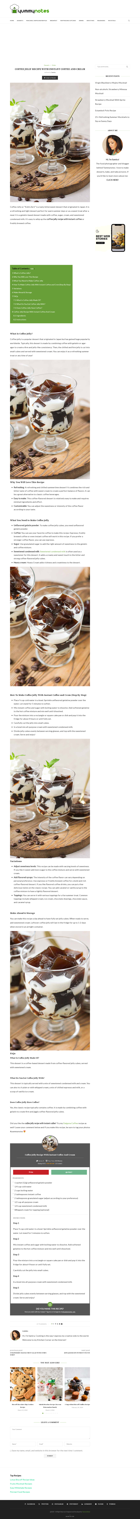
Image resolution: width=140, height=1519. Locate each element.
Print (69, 1172)
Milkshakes (101, 20)
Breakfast (53, 20)
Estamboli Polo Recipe (105, 110)
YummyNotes (86, 1512)
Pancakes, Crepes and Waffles (36, 20)
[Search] (129, 21)
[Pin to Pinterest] (59, 1324)
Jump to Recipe (51, 78)
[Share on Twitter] (57, 1324)
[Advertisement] (70, 44)
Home (12, 20)
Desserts (20, 20)
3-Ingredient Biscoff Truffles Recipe (77, 1404)
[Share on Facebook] (55, 1324)
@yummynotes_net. (68, 1312)
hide (32, 269)
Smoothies (90, 20)
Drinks (81, 20)
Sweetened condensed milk (52, 551)
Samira (53, 72)
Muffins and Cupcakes (68, 20)
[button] (13, 1390)
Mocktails (112, 20)
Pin (31, 1172)
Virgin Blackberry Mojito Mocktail (111, 82)
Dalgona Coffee (70, 1123)
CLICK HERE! (112, 180)
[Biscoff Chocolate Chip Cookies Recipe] (22, 1384)
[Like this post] (53, 1324)
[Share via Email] (61, 1324)
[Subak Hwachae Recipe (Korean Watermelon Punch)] (50, 1384)
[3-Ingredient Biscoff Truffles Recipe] (77, 1384)
